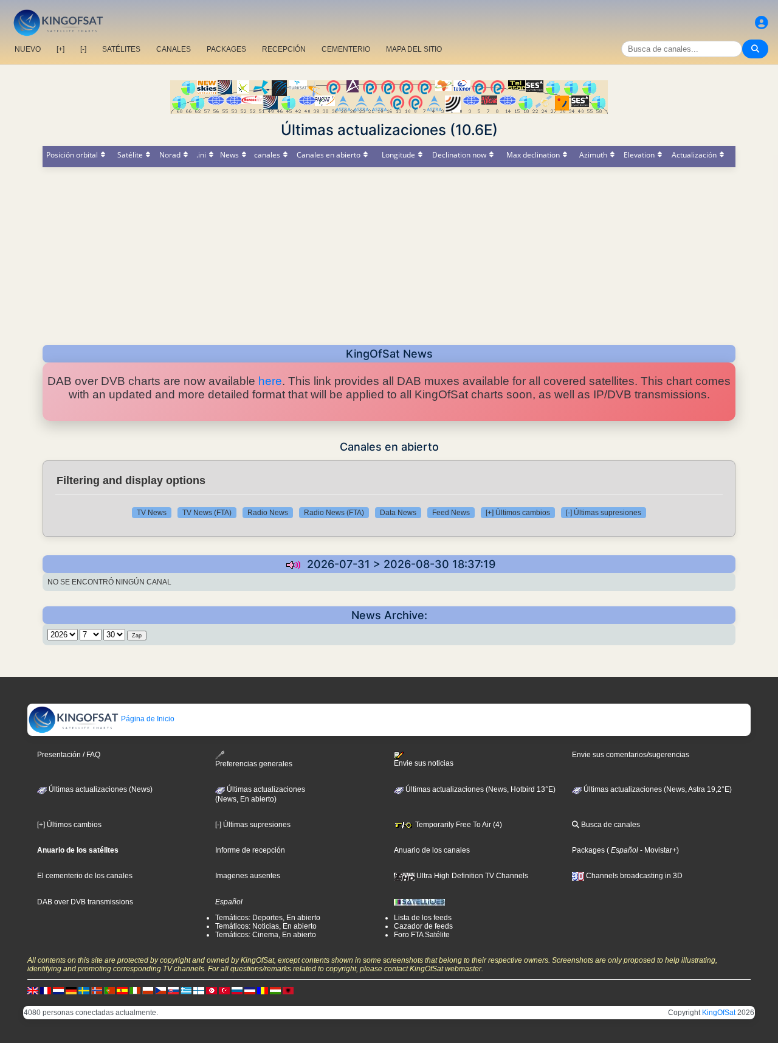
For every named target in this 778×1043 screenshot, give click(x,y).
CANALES (173, 49)
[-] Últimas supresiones (603, 512)
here (270, 381)
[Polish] (147, 990)
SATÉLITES (121, 49)
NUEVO (28, 49)
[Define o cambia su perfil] (761, 22)
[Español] (122, 990)
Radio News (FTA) (334, 512)
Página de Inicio (146, 719)
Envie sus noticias (423, 763)
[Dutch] (58, 990)
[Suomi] (198, 990)
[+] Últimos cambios (518, 512)
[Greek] (186, 990)
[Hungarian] (275, 990)
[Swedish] (83, 990)
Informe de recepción (250, 850)
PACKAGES (226, 49)
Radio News (267, 512)
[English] (32, 990)
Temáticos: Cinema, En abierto (265, 934)
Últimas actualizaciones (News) (100, 789)
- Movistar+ (657, 850)
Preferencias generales (253, 764)
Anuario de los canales (432, 850)
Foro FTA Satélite (422, 934)
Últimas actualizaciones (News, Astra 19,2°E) (657, 789)
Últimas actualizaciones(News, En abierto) (260, 794)
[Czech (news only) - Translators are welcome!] (160, 990)
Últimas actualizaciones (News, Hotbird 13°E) (480, 789)
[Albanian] (288, 990)
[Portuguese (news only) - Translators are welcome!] (109, 990)
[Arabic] (211, 990)
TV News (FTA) (207, 512)
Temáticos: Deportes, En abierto (267, 917)
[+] (60, 49)
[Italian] (134, 990)
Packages (588, 850)
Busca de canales (609, 824)
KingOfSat (718, 1012)
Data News (398, 512)
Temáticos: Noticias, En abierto (266, 926)
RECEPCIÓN (284, 49)
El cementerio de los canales (85, 875)
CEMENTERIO (346, 49)
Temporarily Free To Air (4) (457, 824)
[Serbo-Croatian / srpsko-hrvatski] (249, 990)
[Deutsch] (71, 990)
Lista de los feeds (423, 917)
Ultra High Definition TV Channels (471, 875)
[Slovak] (173, 990)
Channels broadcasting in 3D (633, 875)
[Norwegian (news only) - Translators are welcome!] (96, 990)
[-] (83, 49)
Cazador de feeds (423, 926)
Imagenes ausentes (247, 875)
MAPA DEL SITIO (414, 49)
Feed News (451, 512)
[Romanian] (262, 990)
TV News (152, 512)
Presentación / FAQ (68, 754)
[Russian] (237, 990)
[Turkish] (224, 990)
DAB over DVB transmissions (85, 902)
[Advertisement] (389, 252)
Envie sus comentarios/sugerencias (630, 754)
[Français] (45, 990)
